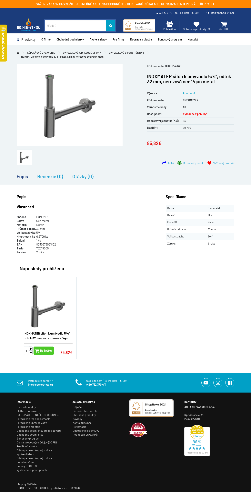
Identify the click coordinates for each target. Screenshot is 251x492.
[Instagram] (217, 382)
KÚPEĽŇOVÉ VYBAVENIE (41, 52)
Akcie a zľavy (98, 39)
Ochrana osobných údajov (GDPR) (37, 442)
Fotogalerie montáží (28, 426)
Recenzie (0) (50, 176)
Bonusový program (170, 39)
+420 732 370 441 (96, 384)
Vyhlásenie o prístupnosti (32, 470)
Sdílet (170, 163)
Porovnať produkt (193, 163)
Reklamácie (79, 426)
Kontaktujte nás (82, 422)
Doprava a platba (141, 39)
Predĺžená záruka (27, 446)
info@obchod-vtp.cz (222, 12)
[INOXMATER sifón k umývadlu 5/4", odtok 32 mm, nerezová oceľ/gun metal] (70, 105)
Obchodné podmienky (70, 39)
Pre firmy (118, 39)
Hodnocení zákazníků (85, 434)
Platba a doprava (26, 411)
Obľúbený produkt (222, 163)
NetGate (31, 484)
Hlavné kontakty (26, 407)
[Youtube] (205, 382)
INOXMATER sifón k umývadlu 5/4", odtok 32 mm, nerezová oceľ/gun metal (62, 56)
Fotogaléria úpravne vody (32, 422)
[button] (225, 316)
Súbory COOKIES (27, 466)
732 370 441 (178, 12)
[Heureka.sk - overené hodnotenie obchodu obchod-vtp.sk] (197, 440)
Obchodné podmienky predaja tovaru (39, 430)
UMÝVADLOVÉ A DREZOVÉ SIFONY (82, 52)
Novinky (77, 418)
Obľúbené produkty (84, 415)
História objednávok (85, 411)
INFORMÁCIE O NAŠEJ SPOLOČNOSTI (39, 415)
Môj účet (78, 407)
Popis (22, 176)
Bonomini (189, 93)
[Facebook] (229, 382)
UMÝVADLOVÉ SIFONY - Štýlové (126, 52)
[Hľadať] (110, 25)
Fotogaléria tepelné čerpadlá (33, 418)
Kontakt (193, 39)
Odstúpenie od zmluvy (86, 430)
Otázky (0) (83, 176)
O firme (46, 39)
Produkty (27, 39)
